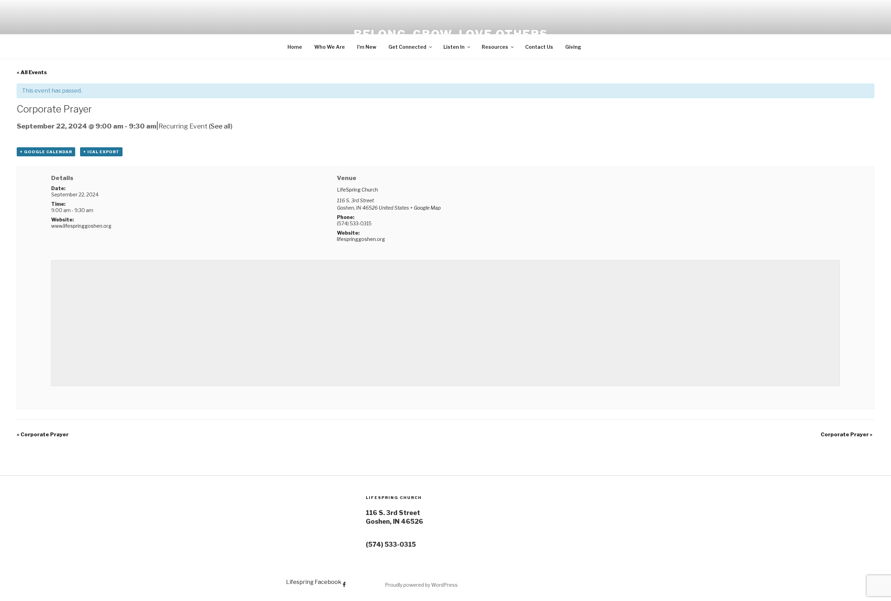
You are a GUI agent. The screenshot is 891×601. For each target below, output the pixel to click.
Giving (573, 47)
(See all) (220, 126)
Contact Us (539, 47)
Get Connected (407, 47)
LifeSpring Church (357, 190)
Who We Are (329, 47)
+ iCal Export (101, 151)
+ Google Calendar (46, 151)
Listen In (454, 47)
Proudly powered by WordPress (421, 585)
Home (294, 47)
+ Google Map (425, 208)
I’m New (366, 47)
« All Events (32, 72)
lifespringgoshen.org (361, 239)
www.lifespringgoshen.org (81, 226)
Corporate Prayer (43, 434)
